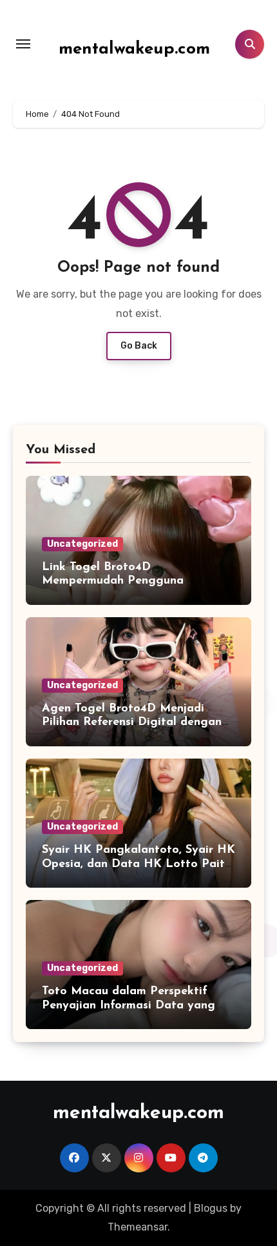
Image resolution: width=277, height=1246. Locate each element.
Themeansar (137, 1227)
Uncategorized (82, 543)
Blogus (210, 1208)
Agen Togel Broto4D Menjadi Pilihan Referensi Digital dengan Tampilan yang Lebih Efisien (132, 722)
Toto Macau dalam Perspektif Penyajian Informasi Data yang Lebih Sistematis (128, 1005)
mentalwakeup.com (134, 49)
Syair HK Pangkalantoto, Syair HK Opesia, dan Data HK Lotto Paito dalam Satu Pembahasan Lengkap (138, 864)
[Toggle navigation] (23, 44)
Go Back (138, 345)
